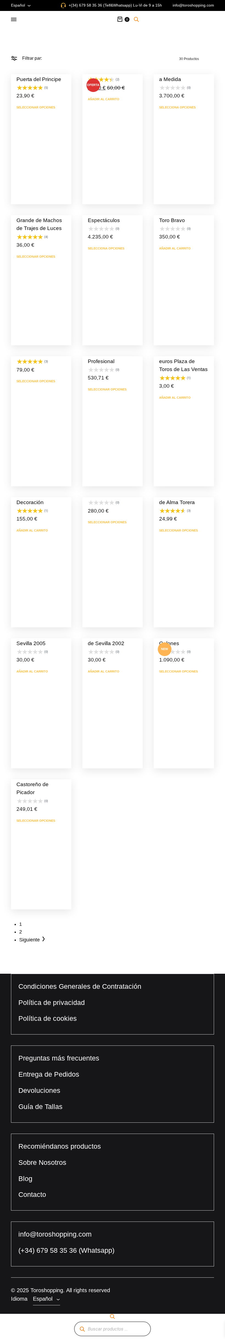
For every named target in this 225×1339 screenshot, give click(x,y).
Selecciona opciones (177, 107)
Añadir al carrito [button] (103, 99)
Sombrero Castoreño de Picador (32, 784)
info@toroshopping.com (193, 5)
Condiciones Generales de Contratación (79, 986)
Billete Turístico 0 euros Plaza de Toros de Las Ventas (183, 361)
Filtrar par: (31, 58)
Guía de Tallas (40, 1106)
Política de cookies (47, 1018)
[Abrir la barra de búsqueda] (136, 19)
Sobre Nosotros (42, 1162)
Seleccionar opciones (35, 107)
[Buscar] (82, 1329)
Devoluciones (39, 1090)
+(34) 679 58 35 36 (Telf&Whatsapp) (100, 5)
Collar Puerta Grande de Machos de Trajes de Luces (39, 220)
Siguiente (29, 940)
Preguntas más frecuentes (58, 1058)
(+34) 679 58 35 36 (48, 1250)
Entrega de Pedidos (48, 1074)
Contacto (32, 1194)
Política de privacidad (51, 1002)
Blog (25, 1178)
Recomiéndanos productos (59, 1146)
